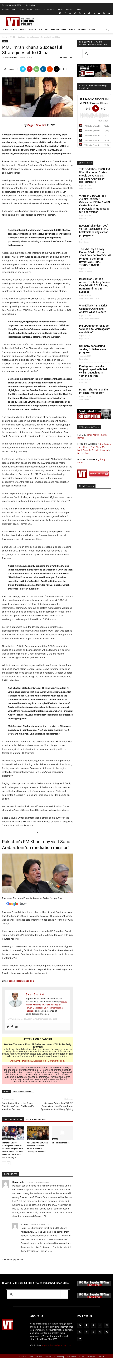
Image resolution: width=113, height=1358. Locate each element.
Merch (60, 9)
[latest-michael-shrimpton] (94, 418)
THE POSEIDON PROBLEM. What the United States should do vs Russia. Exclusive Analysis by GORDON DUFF (94, 176)
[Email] (57, 69)
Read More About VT (47, 1339)
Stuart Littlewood (100, 450)
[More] (63, 69)
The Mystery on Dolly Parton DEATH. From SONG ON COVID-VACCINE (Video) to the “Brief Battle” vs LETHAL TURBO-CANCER (95, 257)
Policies (21, 9)
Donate (29, 9)
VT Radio (92, 30)
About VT (5, 9)
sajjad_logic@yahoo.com (21, 980)
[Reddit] (75, 13)
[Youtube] (109, 13)
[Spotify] (89, 13)
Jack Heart (84, 447)
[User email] (16, 1026)
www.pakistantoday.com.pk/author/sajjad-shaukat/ (33, 1019)
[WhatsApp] (36, 69)
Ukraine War (32, 1139)
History (23, 30)
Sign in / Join (30, 5)
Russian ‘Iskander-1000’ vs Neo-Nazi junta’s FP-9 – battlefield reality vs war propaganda (94, 230)
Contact (79, 9)
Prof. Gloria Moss (98, 447)
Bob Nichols (83, 453)
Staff (13, 9)
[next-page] (8, 1163)
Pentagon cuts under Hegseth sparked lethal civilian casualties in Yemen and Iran (93, 371)
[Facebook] (65, 13)
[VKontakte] (99, 13)
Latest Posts (85, 163)
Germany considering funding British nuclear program (92, 349)
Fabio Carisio (104, 444)
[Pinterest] (30, 69)
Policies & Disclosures (34, 1061)
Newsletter (51, 9)
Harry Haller (18, 1182)
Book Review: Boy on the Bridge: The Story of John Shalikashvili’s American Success (18, 1106)
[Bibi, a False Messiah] (62, 1133)
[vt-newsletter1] (94, 477)
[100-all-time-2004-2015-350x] (94, 1285)
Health (14, 30)
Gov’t (5, 30)
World (72, 30)
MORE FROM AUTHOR (36, 1119)
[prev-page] (4, 1163)
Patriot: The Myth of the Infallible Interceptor (93, 391)
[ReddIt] (50, 69)
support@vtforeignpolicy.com (56, 1345)
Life (47, 30)
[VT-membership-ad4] (94, 76)
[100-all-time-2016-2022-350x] (94, 1297)
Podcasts (82, 30)
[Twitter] (94, 13)
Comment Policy (56, 1061)
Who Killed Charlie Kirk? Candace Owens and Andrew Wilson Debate (93, 308)
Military (55, 30)
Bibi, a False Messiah (60, 1143)
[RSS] (84, 13)
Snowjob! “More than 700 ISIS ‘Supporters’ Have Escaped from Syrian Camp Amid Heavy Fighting (57, 1106)
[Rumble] (79, 13)
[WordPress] (104, 13)
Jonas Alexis (93, 434)
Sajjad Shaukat (11, 57)
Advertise (69, 9)
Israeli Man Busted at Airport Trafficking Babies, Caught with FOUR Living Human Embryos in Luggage (94, 285)
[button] (107, 29)
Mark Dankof (83, 450)
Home (4, 37)
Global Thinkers (86, 486)
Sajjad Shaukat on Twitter (23, 1091)
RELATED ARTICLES (13, 1119)
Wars (64, 30)
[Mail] (70, 13)
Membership (40, 9)
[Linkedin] (43, 69)
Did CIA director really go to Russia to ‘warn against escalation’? (94, 329)
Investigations (36, 30)
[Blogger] (60, 13)
